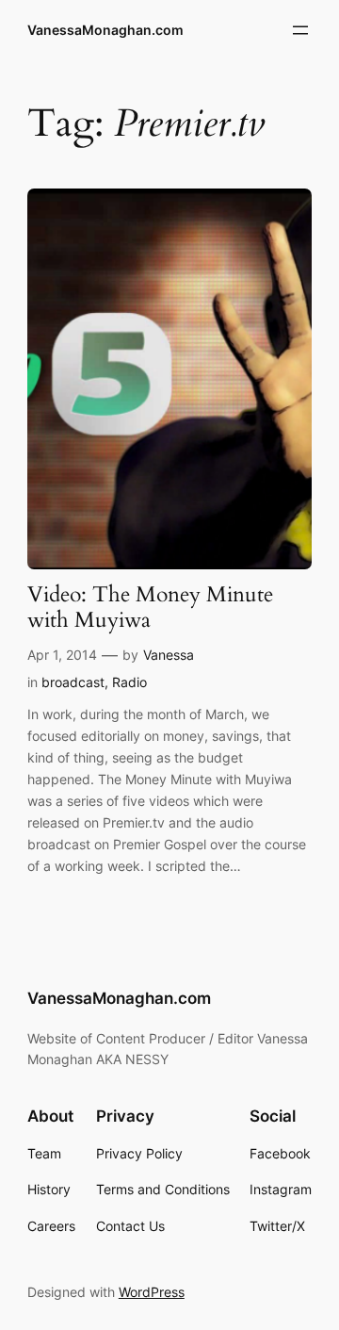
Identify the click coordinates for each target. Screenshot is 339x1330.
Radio (129, 682)
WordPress (152, 1292)
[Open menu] (300, 30)
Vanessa (168, 655)
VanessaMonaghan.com (105, 30)
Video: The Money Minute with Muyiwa (150, 608)
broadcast (73, 682)
